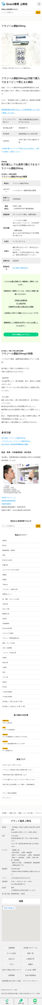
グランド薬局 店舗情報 (9, 793)
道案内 (30, 964)
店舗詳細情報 (6, 504)
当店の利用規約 (30, 975)
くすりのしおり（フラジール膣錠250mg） (16, 441)
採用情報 (11, 975)
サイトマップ (6, 797)
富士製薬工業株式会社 (20, 268)
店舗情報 (11, 948)
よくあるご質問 (30, 970)
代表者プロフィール (8, 497)
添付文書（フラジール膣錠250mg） (14, 438)
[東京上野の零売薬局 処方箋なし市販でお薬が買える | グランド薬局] (15, 4)
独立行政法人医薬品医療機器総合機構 (14, 444)
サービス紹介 (11, 953)
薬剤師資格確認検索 (8, 501)
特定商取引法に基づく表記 (11, 981)
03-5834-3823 (15, 869)
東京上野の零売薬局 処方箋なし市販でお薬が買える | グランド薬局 (20, 993)
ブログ (11, 964)
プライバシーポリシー (30, 981)
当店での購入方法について (11, 970)
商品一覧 (30, 953)
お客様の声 (30, 959)
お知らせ (11, 959)
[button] (39, 4)
